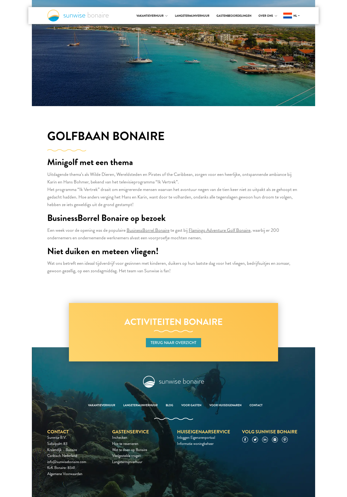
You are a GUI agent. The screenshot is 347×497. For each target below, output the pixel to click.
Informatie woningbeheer (195, 443)
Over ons (265, 16)
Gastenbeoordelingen (233, 16)
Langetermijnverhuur (192, 16)
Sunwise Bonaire (78, 15)
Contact (256, 405)
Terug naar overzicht (173, 342)
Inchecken (119, 437)
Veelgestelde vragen (126, 455)
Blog (169, 405)
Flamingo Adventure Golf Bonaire (219, 230)
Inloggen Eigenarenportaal (196, 437)
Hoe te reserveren (125, 443)
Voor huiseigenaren (225, 405)
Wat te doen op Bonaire (129, 449)
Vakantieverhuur (150, 16)
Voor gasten (191, 405)
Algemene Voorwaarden (64, 473)
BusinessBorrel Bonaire (148, 230)
